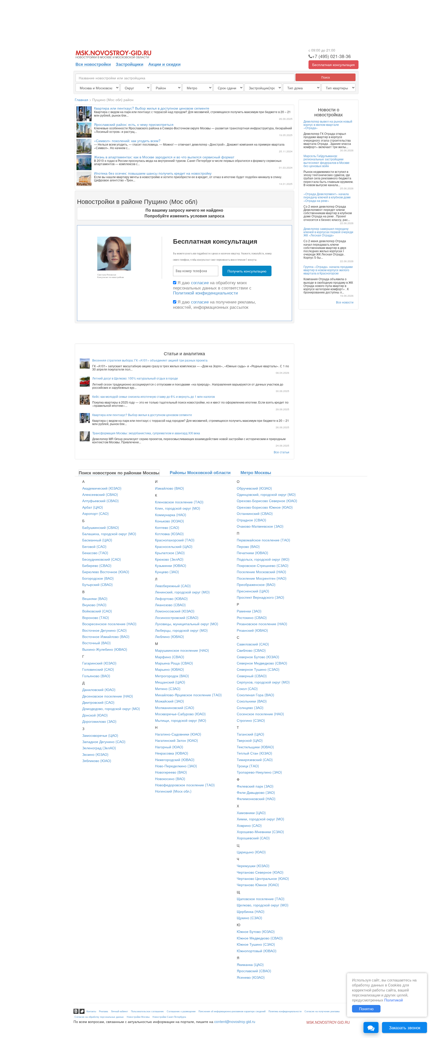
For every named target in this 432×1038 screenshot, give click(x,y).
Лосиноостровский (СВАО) (176, 617)
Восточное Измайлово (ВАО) (106, 636)
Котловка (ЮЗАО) (169, 533)
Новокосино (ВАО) (170, 778)
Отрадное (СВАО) (251, 519)
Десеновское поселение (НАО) (107, 696)
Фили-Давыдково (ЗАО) (256, 792)
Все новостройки (93, 64)
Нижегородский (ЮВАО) (174, 759)
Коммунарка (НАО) (170, 514)
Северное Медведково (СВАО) (262, 662)
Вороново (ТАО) (95, 617)
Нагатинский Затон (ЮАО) (176, 740)
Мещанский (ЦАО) (170, 681)
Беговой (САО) (94, 546)
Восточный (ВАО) (96, 642)
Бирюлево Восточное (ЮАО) (105, 571)
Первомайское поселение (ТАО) (263, 539)
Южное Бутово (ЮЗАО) (256, 931)
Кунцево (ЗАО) (167, 571)
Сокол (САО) (247, 688)
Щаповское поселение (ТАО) (260, 898)
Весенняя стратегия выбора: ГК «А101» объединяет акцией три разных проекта (150, 360)
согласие (200, 282)
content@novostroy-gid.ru (234, 1021)
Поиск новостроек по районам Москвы (119, 473)
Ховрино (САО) (249, 825)
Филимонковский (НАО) (256, 798)
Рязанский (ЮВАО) (252, 630)
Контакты (91, 1011)
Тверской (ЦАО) (250, 740)
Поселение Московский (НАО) (261, 571)
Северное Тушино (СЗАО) (258, 669)
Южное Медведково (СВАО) (260, 937)
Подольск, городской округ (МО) (263, 559)
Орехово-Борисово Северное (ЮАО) (267, 500)
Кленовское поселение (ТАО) (179, 501)
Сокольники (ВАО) (252, 701)
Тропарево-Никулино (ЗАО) (259, 772)
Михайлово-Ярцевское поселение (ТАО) (188, 694)
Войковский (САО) (97, 610)
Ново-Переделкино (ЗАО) (176, 765)
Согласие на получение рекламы (322, 1011)
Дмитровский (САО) (98, 702)
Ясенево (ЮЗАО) (251, 977)
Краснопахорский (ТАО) (174, 539)
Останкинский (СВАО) (255, 513)
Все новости (345, 302)
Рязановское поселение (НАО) (262, 623)
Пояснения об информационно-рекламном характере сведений (232, 1011)
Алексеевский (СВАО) (100, 494)
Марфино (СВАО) (169, 656)
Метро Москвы (255, 472)
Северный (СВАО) (252, 675)
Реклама (103, 1011)
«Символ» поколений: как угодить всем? (127, 140)
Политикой (393, 1000)
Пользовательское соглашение (147, 1011)
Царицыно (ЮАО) (251, 851)
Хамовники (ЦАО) (251, 812)
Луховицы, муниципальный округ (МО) (186, 623)
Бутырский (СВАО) (97, 584)
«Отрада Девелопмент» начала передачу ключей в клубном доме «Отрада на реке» (327, 197)
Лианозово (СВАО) (170, 604)
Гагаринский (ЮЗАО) (99, 662)
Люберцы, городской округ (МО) (181, 630)
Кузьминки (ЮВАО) (170, 565)
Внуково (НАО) (94, 604)
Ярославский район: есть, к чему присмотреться (134, 124)
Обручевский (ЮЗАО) (254, 488)
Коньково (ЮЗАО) (169, 520)
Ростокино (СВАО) (252, 617)
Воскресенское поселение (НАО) (109, 623)
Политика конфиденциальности (285, 1011)
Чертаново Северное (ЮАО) (260, 872)
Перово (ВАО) (248, 546)
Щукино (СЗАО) (249, 917)
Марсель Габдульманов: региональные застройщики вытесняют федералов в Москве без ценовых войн (327, 161)
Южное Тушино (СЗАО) (256, 944)
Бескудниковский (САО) (101, 559)
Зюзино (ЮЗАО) (95, 754)
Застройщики (129, 64)
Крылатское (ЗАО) (170, 552)
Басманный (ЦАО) (97, 539)
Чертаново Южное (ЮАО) (258, 884)
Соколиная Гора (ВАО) (255, 694)
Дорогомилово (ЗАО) (99, 721)
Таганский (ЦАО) (250, 734)
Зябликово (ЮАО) (96, 760)
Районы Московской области (200, 472)
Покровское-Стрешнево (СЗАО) (262, 565)
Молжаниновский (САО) (174, 707)
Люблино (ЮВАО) (169, 636)
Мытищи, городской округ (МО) (180, 720)
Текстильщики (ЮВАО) (255, 746)
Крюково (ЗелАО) (169, 559)
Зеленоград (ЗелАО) (99, 747)
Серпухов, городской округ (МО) (263, 681)
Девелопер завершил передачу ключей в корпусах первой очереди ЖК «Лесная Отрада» (328, 231)
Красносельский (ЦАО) (173, 546)
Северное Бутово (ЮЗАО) (258, 656)
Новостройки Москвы (138, 1016)
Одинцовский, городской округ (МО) (266, 494)
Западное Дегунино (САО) (104, 741)
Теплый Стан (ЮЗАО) (254, 753)
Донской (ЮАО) (95, 715)
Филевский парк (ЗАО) (255, 786)
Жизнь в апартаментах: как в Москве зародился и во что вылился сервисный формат (164, 156)
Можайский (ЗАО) (169, 701)
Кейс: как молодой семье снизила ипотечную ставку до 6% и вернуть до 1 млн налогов (153, 396)
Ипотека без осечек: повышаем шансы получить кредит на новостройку (153, 173)
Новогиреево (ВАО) (171, 772)
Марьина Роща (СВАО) (174, 662)
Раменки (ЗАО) (249, 610)
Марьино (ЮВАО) (169, 669)
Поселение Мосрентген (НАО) (261, 578)
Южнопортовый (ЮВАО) (256, 950)
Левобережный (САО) (173, 585)
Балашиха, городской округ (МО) (109, 533)
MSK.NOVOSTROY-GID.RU (328, 1022)
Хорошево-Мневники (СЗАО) (260, 831)
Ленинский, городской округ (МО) (182, 591)
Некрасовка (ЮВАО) (171, 753)
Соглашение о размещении (181, 1011)
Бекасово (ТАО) (95, 552)
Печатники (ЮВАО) (252, 552)
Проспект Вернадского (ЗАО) (260, 597)
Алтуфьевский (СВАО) (100, 500)
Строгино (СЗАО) (251, 720)
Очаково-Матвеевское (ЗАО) (260, 526)
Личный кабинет (119, 1011)
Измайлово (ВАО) (169, 488)
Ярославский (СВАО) (254, 970)
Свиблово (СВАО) (251, 650)
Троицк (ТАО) (248, 765)
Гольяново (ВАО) (96, 675)
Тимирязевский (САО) (255, 759)
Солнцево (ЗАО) (250, 707)
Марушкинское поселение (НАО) (182, 650)
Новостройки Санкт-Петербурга (169, 1016)
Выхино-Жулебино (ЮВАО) (104, 649)
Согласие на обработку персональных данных (99, 1016)
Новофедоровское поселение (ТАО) (185, 784)
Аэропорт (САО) (95, 513)
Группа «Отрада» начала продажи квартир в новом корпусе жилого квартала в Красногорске (328, 269)
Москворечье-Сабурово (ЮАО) (180, 713)
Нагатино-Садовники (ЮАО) (178, 734)
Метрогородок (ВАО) (172, 675)
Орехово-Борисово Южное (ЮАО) (265, 507)
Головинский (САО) (98, 669)
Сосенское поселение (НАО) (260, 713)
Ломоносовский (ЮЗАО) (174, 610)
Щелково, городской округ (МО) (262, 904)
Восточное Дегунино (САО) (104, 630)
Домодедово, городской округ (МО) (111, 708)
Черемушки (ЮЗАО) (253, 865)
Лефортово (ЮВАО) (171, 598)
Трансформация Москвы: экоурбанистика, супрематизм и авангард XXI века (146, 433)
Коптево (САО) (167, 527)
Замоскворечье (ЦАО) (100, 735)
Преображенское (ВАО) (256, 584)
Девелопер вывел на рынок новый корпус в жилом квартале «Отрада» (328, 124)
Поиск (325, 77)
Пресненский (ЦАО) (253, 590)
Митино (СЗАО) (167, 688)
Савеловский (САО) (253, 643)
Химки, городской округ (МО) (260, 818)
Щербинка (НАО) (250, 911)
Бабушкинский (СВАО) (100, 527)
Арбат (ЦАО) (92, 507)
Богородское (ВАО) (98, 578)
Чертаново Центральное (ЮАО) (263, 878)
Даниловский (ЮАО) (99, 689)
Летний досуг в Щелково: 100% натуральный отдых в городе (135, 378)
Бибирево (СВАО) (97, 565)
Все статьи (281, 452)
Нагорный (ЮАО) (169, 746)
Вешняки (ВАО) (95, 598)
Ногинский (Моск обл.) (173, 791)
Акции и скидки (164, 64)
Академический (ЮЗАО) (102, 488)
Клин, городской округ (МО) (177, 508)
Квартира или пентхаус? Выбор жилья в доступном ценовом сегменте (151, 108)
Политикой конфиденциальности (205, 292)
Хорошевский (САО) (253, 837)
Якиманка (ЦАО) (250, 964)
